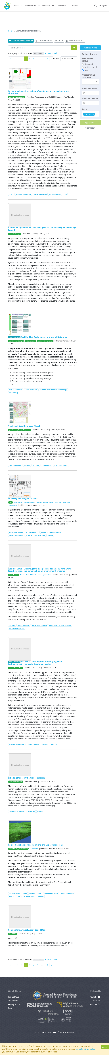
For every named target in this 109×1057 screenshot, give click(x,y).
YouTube (94, 997)
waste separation (40, 194)
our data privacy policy (85, 1049)
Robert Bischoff (30, 341)
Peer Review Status (87, 59)
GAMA (39, 811)
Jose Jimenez (13, 505)
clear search (51, 53)
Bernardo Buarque (14, 234)
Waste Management (23, 194)
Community (61, 5)
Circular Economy (33, 744)
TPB (65, 194)
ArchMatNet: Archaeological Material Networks (44, 337)
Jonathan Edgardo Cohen (16, 97)
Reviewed (89, 64)
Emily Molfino (18, 502)
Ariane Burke (34, 849)
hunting (41, 896)
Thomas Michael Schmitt (28, 575)
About (16, 5)
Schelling (31, 811)
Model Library (30, 5)
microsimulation (55, 194)
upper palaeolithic (67, 893)
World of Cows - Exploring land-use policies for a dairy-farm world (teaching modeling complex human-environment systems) (39, 569)
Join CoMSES (13, 997)
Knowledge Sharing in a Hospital (23, 498)
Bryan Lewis (66, 502)
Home (10, 31)
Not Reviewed (91, 67)
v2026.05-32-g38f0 (67, 1032)
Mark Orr (58, 502)
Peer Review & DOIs (76, 41)
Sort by (56, 58)
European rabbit (35, 893)
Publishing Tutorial (45, 41)
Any (86, 70)
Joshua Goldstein (29, 502)
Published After (89, 88)
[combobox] (90, 82)
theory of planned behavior (51, 532)
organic (50, 535)
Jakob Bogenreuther (44, 575)
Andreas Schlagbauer (15, 782)
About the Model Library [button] (21, 41)
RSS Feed (94, 1004)
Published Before (90, 98)
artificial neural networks (35, 535)
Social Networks (31, 390)
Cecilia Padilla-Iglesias (44, 341)
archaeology (13, 393)
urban (11, 194)
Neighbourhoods (15, 465)
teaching (12, 625)
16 (47, 58)
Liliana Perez (13, 849)
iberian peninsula (29, 896)
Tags (84, 109)
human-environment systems (60, 625)
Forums (75, 5)
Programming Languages (88, 76)
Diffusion (45, 744)
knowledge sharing (16, 532)
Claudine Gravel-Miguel (16, 341)
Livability (36, 465)
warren (11, 896)
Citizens (27, 465)
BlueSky (96, 1000)
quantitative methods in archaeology (53, 390)
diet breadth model (51, 893)
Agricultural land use (16, 628)
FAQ (10, 1008)
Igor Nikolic (12, 430)
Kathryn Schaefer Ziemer (45, 502)
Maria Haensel (13, 575)
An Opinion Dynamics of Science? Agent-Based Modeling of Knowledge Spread (42, 228)
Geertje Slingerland (24, 430)
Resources (46, 5)
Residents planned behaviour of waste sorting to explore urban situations (38, 92)
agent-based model (16, 535)
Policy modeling (24, 625)
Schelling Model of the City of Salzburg (26, 778)
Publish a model (90, 47)
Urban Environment (61, 465)
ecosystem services (39, 625)
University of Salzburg (17, 811)
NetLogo (54, 744)
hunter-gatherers (15, 390)
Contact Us (13, 1000)
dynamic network (32, 532)
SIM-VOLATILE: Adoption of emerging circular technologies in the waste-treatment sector (36, 662)
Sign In (104, 5)
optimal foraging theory (18, 893)
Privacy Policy (14, 1004)
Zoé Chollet (12, 933)
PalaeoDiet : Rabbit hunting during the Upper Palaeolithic (35, 845)
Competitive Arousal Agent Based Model (27, 930)
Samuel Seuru (23, 849)
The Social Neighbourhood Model (24, 426)
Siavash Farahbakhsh (15, 668)
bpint (10, 502)
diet (18, 896)
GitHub (60, 41)
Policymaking (46, 465)
